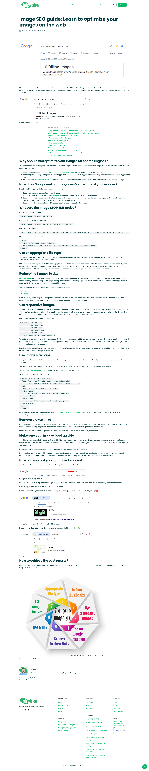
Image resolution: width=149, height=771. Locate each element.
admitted (56, 195)
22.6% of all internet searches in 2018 (61, 172)
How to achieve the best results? (61, 155)
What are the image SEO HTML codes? (63, 135)
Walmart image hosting (94, 723)
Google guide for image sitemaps (36, 370)
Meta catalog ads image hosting (97, 734)
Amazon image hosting (93, 726)
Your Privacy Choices (122, 730)
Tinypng (26, 291)
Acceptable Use (118, 723)
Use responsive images (58, 143)
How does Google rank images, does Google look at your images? (74, 133)
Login (113, 5)
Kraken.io (26, 294)
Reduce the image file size (59, 140)
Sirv (34, 175)
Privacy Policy (117, 722)
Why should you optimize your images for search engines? (71, 130)
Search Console (37, 415)
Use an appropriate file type (60, 138)
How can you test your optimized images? (66, 153)
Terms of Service (118, 725)
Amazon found (25, 278)
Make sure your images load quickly (63, 150)
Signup (122, 5)
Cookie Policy (117, 727)
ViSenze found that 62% (44, 180)
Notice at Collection (118, 732)
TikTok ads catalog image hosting (97, 730)
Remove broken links (57, 148)
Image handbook (24, 680)
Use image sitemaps (57, 145)
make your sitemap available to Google (73, 412)
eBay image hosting (92, 719)
